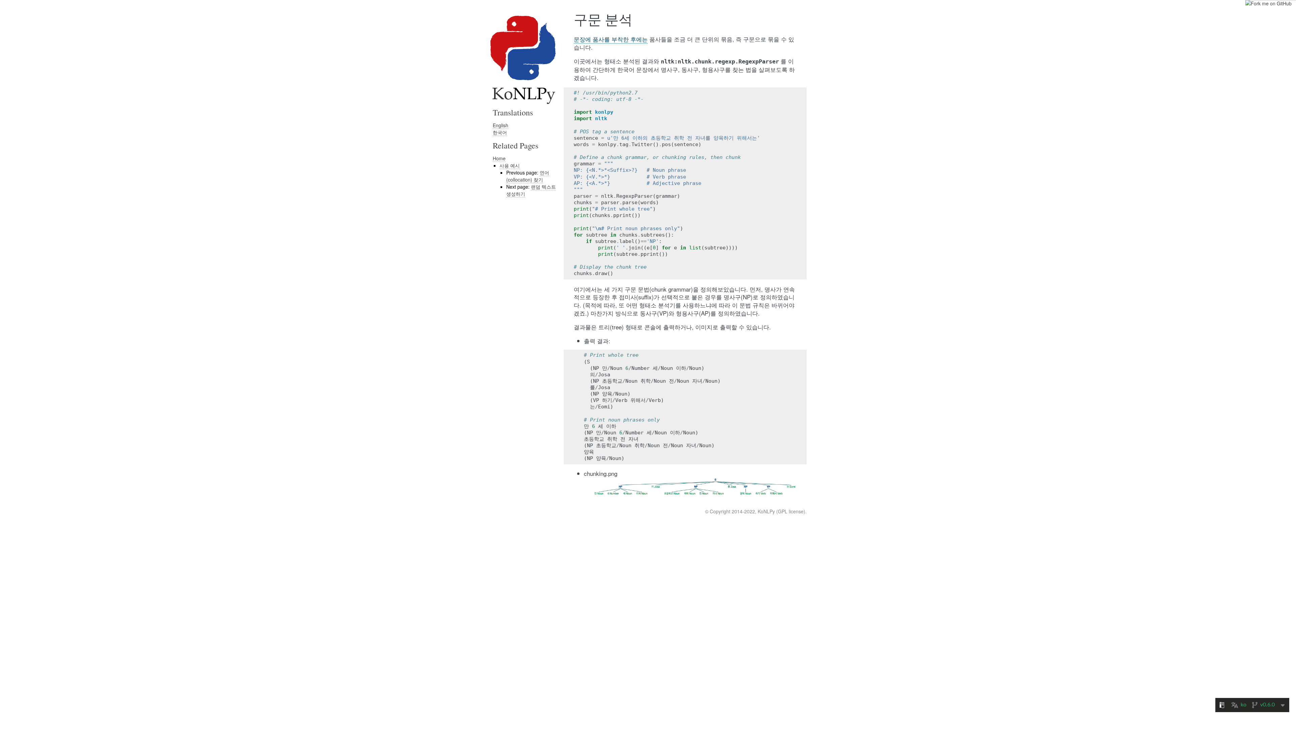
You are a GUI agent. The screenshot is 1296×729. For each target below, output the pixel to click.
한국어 (500, 132)
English (500, 125)
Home (499, 158)
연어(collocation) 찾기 (527, 176)
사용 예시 (510, 165)
